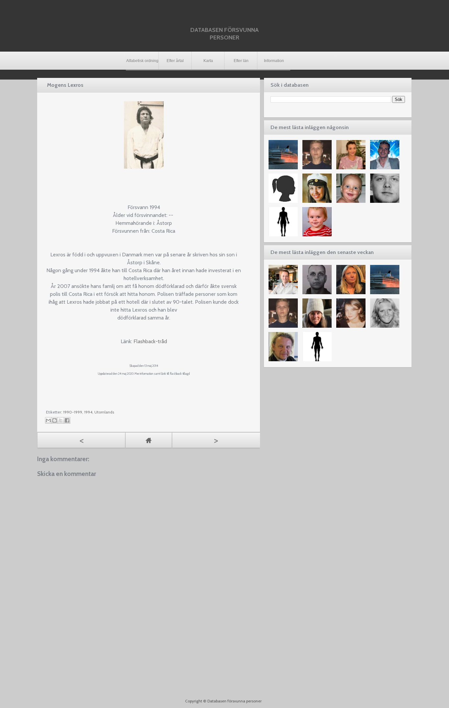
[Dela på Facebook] (67, 420)
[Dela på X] (61, 420)
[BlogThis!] (54, 420)
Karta (208, 61)
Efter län (241, 61)
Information (274, 61)
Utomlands (104, 412)
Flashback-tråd (150, 341)
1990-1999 (72, 412)
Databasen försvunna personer (224, 33)
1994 (88, 412)
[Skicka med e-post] (48, 420)
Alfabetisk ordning (142, 61)
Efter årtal (175, 61)
